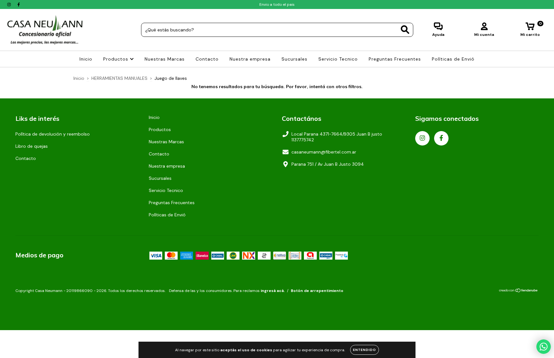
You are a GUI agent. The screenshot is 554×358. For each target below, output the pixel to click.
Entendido (364, 350)
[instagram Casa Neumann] (9, 4)
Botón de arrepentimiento (317, 290)
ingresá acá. (273, 290)
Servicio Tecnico (338, 59)
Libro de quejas (31, 146)
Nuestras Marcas (165, 59)
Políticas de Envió (453, 59)
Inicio (86, 59)
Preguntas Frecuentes (395, 59)
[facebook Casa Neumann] (18, 4)
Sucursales (294, 59)
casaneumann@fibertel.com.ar (323, 152)
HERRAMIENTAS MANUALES (119, 78)
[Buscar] (405, 29)
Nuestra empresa (250, 59)
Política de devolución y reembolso (52, 134)
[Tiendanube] (519, 291)
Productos (116, 59)
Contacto (207, 59)
